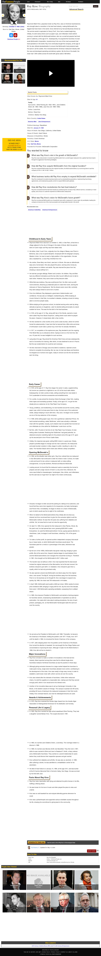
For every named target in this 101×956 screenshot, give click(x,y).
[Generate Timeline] (36, 842)
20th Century (35, 946)
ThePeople (11, 1)
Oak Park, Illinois (36, 144)
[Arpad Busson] (7, 68)
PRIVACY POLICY (55, 952)
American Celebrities (34, 210)
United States (41, 118)
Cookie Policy (46, 952)
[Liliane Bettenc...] (20, 78)
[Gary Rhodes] (7, 78)
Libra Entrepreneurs (44, 121)
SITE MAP (38, 952)
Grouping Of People (48, 949)
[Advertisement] (56, 17)
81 (37, 99)
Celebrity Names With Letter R (46, 946)
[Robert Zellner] (20, 68)
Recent (57, 949)
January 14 (37, 128)
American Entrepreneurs (49, 210)
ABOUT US (71, 952)
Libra (22, 27)
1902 (18, 27)
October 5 (12, 27)
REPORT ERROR (91, 851)
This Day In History (30, 952)
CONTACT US (64, 952)
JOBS (76, 952)
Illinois (37, 141)
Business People (13, 39)
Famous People (45, 954)
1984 (42, 128)
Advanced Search (76, 9)
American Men (32, 121)
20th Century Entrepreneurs (62, 946)
